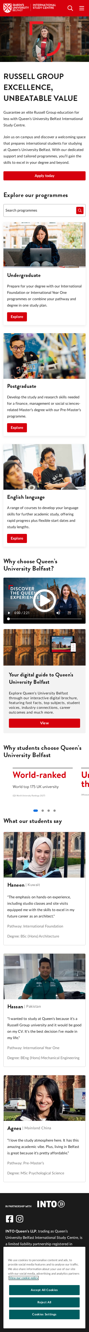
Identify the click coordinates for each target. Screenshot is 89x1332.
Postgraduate (22, 386)
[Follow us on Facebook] (9, 1219)
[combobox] (44, 210)
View (44, 723)
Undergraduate (24, 275)
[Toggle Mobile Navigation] (82, 8)
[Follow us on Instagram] (20, 1219)
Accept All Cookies (44, 1290)
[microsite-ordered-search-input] (80, 210)
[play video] (44, 600)
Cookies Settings (44, 1314)
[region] (44, 1287)
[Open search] (70, 8)
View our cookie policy (23, 1278)
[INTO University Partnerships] (35, 1204)
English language (26, 497)
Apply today (45, 176)
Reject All (44, 1302)
